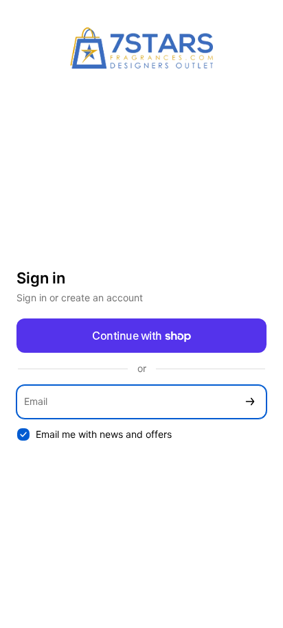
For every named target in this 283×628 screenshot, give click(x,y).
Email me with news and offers (104, 434)
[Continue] (250, 402)
